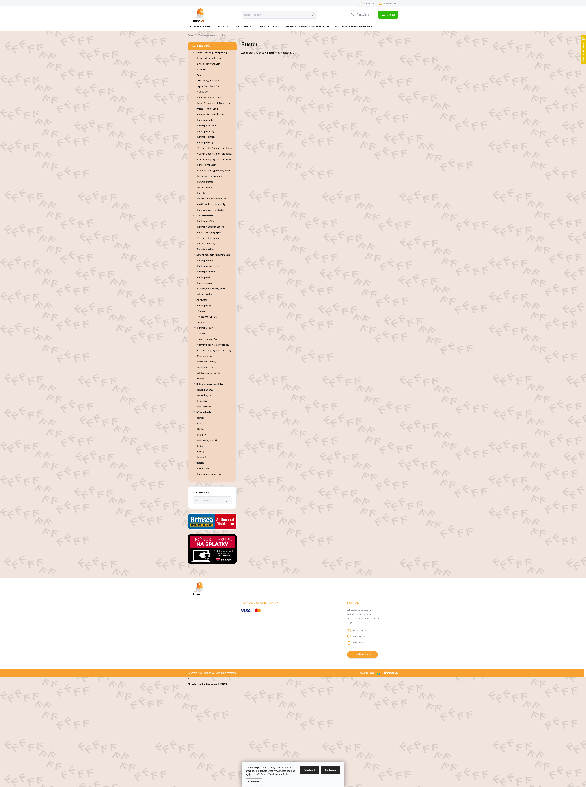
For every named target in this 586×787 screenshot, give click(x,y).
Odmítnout (309, 770)
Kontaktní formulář (362, 654)
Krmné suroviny (204, 283)
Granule (201, 311)
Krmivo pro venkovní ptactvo (210, 210)
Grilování (201, 457)
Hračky (200, 378)
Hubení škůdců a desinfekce (210, 384)
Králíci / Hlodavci (204, 215)
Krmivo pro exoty (205, 142)
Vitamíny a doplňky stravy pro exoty (214, 159)
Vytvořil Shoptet (367, 673)
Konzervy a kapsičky (207, 317)
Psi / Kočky (201, 300)
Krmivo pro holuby (205, 131)
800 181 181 (359, 636)
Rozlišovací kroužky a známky (211, 204)
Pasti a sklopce (204, 406)
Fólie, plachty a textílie (207, 440)
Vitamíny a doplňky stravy (209, 238)
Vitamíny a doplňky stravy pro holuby (214, 154)
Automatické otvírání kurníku (210, 114)
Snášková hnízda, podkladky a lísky (213, 170)
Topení (200, 75)
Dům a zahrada (203, 412)
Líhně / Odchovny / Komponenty (211, 52)
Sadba (200, 446)
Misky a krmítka (204, 356)
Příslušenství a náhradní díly (210, 97)
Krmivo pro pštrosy (206, 137)
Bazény (200, 451)
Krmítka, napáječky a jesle (209, 232)
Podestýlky (202, 193)
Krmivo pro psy (204, 305)
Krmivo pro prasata (206, 271)
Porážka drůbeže (205, 182)
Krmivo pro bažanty (206, 125)
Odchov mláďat (204, 187)
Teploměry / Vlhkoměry (208, 86)
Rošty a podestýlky (206, 243)
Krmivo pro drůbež (206, 120)
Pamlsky (202, 322)
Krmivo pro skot (204, 277)
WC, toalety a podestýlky (208, 373)
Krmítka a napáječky (206, 165)
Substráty (201, 423)
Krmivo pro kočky (205, 328)
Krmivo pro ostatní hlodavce (210, 227)
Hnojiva (200, 429)
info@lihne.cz (359, 630)
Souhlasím (331, 770)
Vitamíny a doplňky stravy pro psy (213, 345)
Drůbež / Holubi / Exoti (207, 109)
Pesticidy (201, 435)
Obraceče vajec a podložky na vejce (213, 103)
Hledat (313, 15)
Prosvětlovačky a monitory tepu (212, 198)
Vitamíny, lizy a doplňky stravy (211, 288)
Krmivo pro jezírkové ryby (209, 474)
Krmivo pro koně (205, 260)
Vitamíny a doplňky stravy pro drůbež (214, 148)
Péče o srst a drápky (206, 361)
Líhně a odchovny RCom (208, 64)
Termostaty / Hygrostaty (209, 80)
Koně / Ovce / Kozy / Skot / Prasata (213, 255)
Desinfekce (202, 401)
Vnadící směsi (203, 468)
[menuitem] (201, 26)
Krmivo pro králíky (205, 221)
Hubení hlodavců (205, 390)
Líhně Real (202, 69)
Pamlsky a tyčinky (205, 249)
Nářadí (200, 418)
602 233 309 (359, 642)
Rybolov (200, 463)
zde (286, 774)
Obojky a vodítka (205, 367)
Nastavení (253, 781)
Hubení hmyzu (204, 395)
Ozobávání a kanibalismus (209, 176)
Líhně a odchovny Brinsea (209, 58)
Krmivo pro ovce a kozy (208, 266)
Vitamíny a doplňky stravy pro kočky (214, 350)
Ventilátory (202, 92)
